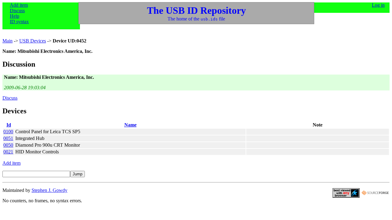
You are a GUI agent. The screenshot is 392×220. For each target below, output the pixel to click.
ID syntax (19, 21)
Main (7, 40)
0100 (8, 131)
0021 (8, 151)
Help (14, 16)
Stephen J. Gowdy (49, 190)
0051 (8, 138)
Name (130, 124)
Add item (19, 5)
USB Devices (32, 40)
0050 (8, 145)
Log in (378, 5)
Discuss (17, 10)
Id (8, 124)
